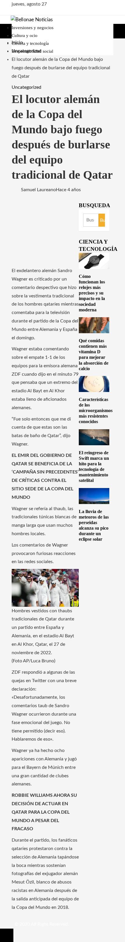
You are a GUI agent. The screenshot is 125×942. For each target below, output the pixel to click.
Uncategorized (26, 87)
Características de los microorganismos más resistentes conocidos (95, 410)
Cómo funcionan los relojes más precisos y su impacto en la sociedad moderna (92, 293)
